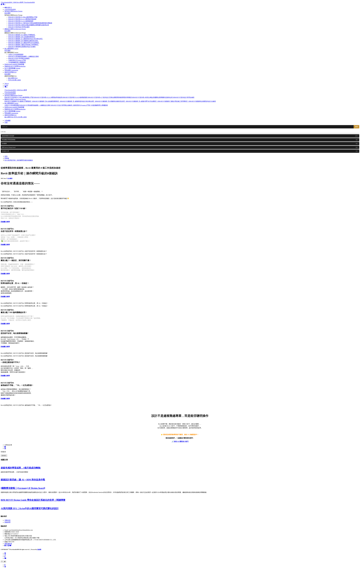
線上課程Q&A (13, 78)
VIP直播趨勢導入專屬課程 (17, 62)
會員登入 (9, 7)
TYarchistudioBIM (29, 2)
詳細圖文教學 (5, 221)
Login (6, 85)
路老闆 (39, 549)
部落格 (6, 158)
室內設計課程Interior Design (13, 11)
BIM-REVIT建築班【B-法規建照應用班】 (22, 37)
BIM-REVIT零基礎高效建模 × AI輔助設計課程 (23, 56)
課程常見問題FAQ (10, 72)
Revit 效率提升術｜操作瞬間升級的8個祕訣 (18, 160)
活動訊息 (7, 520)
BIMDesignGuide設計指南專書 (14, 64)
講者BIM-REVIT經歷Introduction (15, 66)
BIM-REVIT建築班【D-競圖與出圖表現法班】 (23, 40)
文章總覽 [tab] (7, 120)
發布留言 (4, 455)
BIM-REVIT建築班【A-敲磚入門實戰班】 (22, 35)
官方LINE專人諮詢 (14, 80)
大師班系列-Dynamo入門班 (17, 60)
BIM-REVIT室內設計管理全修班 (19, 27)
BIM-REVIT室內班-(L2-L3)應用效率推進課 (22, 19)
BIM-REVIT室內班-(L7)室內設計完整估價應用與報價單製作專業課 (30, 23)
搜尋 (356, 126)
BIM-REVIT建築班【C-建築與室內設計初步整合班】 (25, 39)
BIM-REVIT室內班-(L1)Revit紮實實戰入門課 (22, 17)
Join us (6, 83)
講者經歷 (7, 522)
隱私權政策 (8, 543)
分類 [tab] (6, 122)
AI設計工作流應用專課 (15, 54)
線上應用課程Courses (11, 48)
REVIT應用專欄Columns (12, 68)
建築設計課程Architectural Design (15, 29)
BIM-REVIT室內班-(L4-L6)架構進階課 (20, 21)
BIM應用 (10, 178)
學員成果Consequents (11, 70)
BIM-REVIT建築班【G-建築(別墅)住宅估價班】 (24, 42)
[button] (13, 95)
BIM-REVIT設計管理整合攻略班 (19, 58)
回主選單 (7, 13)
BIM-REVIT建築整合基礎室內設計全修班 (22, 46)
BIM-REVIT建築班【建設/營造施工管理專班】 (23, 44)
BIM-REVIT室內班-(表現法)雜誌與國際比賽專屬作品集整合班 (28, 25)
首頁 (6, 156)
